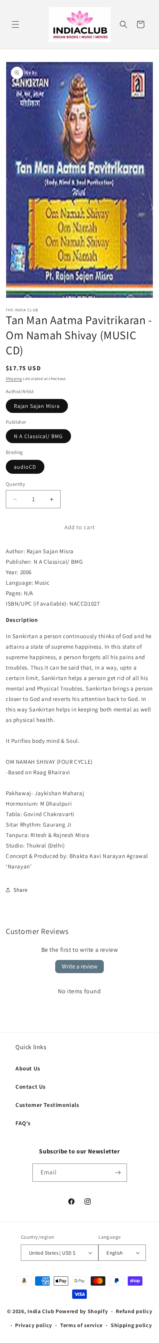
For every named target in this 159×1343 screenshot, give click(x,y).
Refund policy (134, 1311)
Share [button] (21, 889)
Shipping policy (131, 1325)
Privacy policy (33, 1325)
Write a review (79, 966)
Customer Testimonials (47, 1104)
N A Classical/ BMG (38, 436)
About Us (28, 1068)
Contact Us (30, 1086)
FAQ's (23, 1123)
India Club (40, 1311)
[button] (15, 24)
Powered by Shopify (82, 1311)
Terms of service (81, 1325)
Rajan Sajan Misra (37, 405)
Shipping (14, 378)
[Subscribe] (118, 1172)
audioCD (25, 466)
